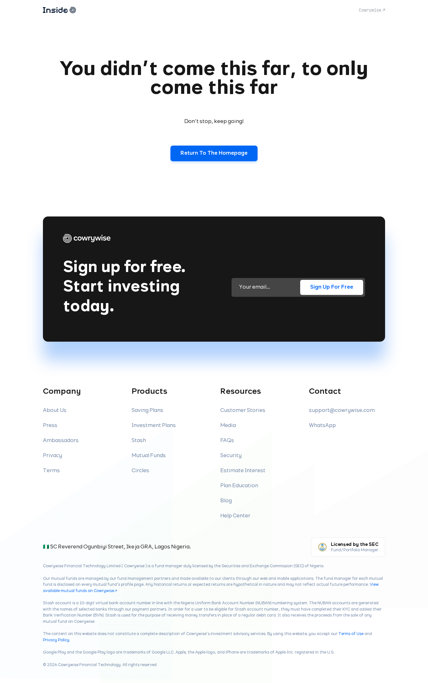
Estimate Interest (242, 470)
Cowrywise (370, 10)
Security (231, 455)
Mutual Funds (149, 455)
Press (50, 425)
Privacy (52, 455)
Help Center (235, 516)
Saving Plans (147, 410)
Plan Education (239, 485)
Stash (139, 440)
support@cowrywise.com (342, 410)
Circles (140, 470)
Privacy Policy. (56, 640)
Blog (226, 501)
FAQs (227, 440)
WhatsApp (322, 425)
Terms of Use (350, 634)
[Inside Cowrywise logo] (59, 10)
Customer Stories (242, 410)
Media (228, 425)
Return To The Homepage (214, 153)
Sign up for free (331, 287)
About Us (54, 410)
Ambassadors (61, 440)
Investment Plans (154, 425)
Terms (51, 470)
